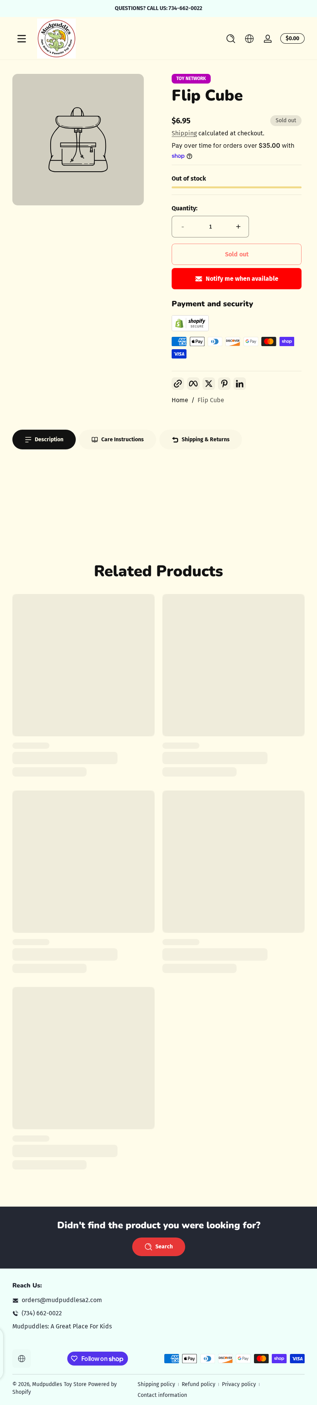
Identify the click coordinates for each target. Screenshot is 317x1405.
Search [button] (164, 1246)
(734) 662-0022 (42, 1313)
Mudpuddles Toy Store (59, 1384)
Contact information (162, 1395)
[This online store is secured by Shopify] (190, 329)
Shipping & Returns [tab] (206, 439)
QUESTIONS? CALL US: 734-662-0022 (158, 8)
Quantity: (185, 208)
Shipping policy (156, 1384)
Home (180, 400)
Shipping (184, 133)
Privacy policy (239, 1384)
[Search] (230, 38)
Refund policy (198, 1384)
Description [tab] (49, 439)
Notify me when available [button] (242, 278)
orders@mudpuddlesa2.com (62, 1300)
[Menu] (21, 38)
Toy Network (191, 78)
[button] (231, 38)
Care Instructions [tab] (122, 439)
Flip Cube (211, 400)
